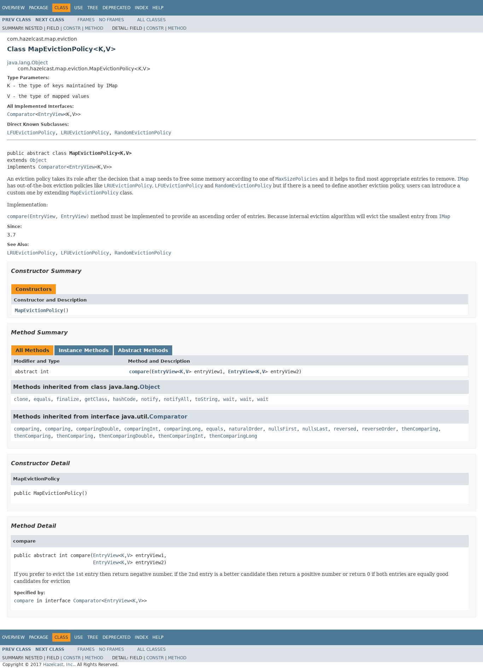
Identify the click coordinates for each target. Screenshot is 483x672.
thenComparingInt (180, 436)
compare (139, 371)
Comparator (21, 114)
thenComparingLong (233, 436)
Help (157, 7)
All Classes (151, 19)
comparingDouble (97, 429)
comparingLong (182, 429)
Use (78, 7)
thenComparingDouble (125, 436)
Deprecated (116, 7)
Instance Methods (84, 350)
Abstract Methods (143, 350)
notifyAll (176, 399)
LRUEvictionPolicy (85, 132)
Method (94, 28)
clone (21, 399)
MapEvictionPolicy (39, 310)
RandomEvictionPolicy (143, 132)
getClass (96, 399)
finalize (67, 399)
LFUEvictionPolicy (31, 132)
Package (38, 7)
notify (149, 399)
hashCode (124, 399)
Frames (86, 19)
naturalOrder (246, 429)
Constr (72, 28)
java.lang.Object (27, 62)
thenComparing (419, 429)
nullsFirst (282, 429)
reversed (344, 429)
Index (141, 7)
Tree (92, 7)
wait (228, 399)
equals (42, 399)
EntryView (51, 114)
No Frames (111, 19)
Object (38, 160)
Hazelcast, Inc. (58, 664)
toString (206, 399)
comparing (26, 429)
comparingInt (141, 429)
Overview (13, 7)
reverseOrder (379, 429)
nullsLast (315, 429)
